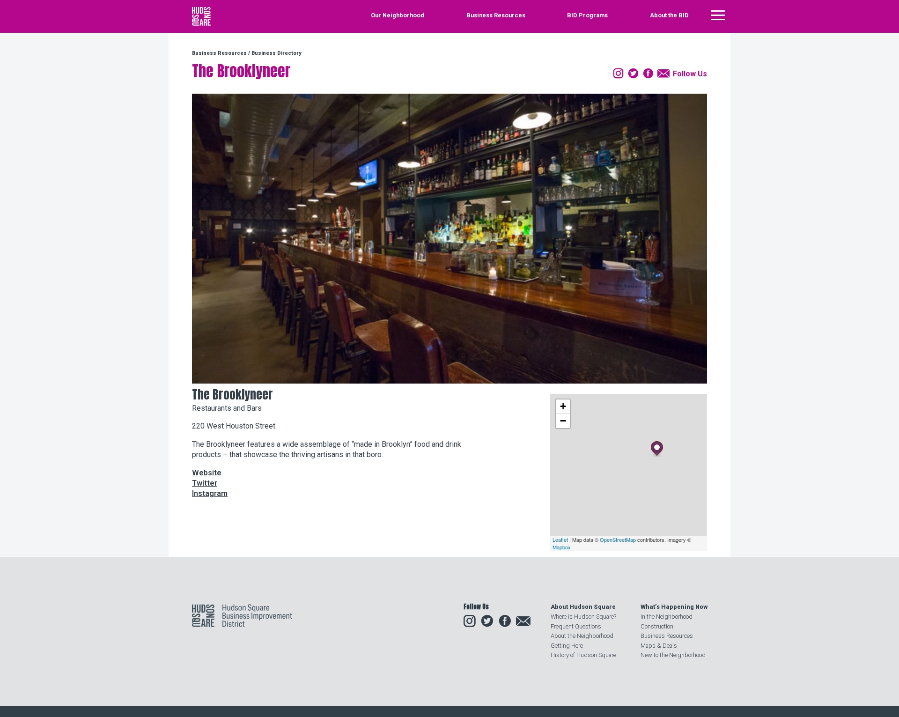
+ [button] (563, 406)
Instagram (210, 493)
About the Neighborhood (582, 635)
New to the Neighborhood (673, 654)
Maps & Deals (659, 645)
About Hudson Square (583, 606)
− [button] (563, 421)
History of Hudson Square (583, 654)
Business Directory (276, 53)
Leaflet (560, 539)
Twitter (204, 483)
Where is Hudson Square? (583, 616)
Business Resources (495, 16)
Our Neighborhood (397, 16)
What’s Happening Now (674, 606)
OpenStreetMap (618, 539)
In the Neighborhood (667, 616)
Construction (657, 626)
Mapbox (562, 547)
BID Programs (587, 16)
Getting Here (567, 645)
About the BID (669, 16)
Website (206, 472)
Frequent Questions (576, 626)
